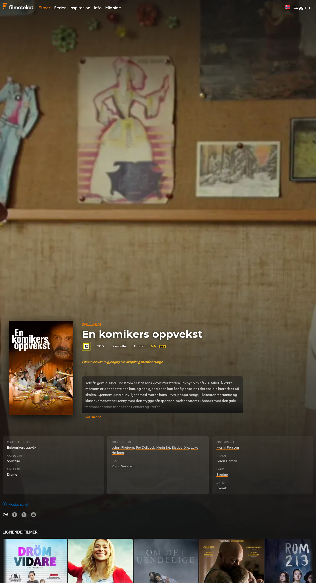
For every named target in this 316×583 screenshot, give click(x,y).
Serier (60, 7)
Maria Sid (163, 447)
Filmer (44, 7)
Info (98, 7)
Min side (113, 7)
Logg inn (301, 7)
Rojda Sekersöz (123, 466)
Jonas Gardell (226, 461)
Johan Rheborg (123, 447)
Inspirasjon (79, 7)
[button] (287, 7)
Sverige (222, 474)
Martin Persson (227, 447)
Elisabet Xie (180, 447)
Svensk (221, 488)
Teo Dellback (145, 447)
